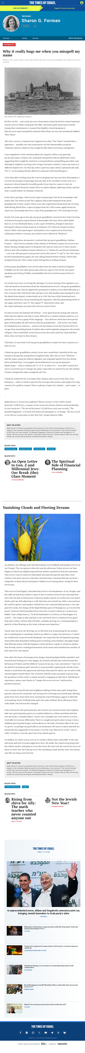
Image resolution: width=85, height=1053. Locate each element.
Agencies (35, 950)
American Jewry (11, 449)
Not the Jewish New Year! (64, 801)
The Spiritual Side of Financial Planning (66, 465)
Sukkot (25, 787)
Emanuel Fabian (29, 989)
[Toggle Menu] (3, 2)
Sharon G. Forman (41, 20)
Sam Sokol (43, 916)
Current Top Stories (43, 852)
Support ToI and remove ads (64, 8)
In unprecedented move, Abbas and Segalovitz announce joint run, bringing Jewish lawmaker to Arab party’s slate (43, 912)
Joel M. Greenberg (57, 472)
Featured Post (39, 449)
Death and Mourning (12, 787)
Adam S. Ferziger (16, 821)
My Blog (24, 38)
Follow (25, 26)
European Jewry (25, 449)
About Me (35, 38)
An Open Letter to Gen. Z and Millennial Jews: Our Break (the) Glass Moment (25, 469)
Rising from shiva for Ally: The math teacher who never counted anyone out (23, 808)
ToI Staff (27, 931)
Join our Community (20, 8)
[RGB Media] (44, 1044)
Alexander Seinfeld (57, 806)
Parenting (51, 449)
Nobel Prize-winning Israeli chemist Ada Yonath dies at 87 (45, 1004)
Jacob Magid (28, 950)
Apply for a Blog (75, 38)
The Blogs (26, 16)
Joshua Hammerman (17, 479)
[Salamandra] (62, 1043)
